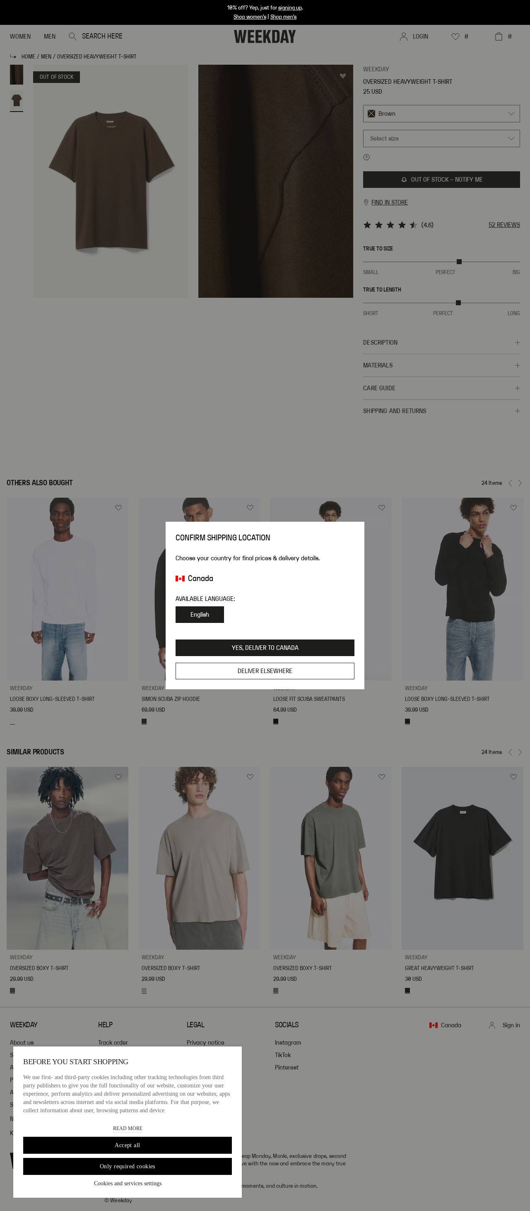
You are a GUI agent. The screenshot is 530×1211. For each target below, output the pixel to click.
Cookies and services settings (127, 1183)
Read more (127, 1128)
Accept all (127, 1145)
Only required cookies (127, 1166)
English (199, 614)
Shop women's (250, 17)
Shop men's (283, 17)
